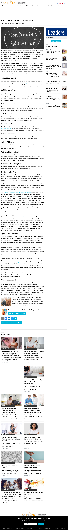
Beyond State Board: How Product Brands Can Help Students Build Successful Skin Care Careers (32, 410)
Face (47, 86)
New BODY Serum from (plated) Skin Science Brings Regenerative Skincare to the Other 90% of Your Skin (53, 98)
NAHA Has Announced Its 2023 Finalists (52, 59)
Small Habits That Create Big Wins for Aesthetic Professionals (33, 381)
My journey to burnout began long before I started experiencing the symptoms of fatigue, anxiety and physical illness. (33, 498)
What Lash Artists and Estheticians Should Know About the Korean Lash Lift (52, 75)
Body (47, 95)
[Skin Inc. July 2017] (4, 311)
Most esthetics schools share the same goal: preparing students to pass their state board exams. (33, 416)
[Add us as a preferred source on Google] (15, 318)
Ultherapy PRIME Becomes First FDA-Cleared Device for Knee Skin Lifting (53, 67)
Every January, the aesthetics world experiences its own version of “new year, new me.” (33, 387)
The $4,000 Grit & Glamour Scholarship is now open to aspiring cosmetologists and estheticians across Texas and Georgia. (10, 500)
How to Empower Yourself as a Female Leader (53, 52)
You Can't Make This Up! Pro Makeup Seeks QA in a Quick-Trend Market (11, 439)
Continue (41, 523)
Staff (12, 17)
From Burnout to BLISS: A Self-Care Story (33, 493)
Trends (47, 71)
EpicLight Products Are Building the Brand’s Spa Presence (52, 90)
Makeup (4, 434)
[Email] (2, 318)
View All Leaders (56, 41)
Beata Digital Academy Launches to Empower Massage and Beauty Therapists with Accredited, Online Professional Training (11, 410)
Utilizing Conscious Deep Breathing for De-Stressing (32, 438)
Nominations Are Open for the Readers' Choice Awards (53, 105)
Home (2, 17)
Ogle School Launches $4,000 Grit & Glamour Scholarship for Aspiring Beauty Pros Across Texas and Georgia (11, 494)
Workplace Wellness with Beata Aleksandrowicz (32, 466)
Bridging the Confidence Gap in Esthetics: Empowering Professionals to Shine (34, 353)
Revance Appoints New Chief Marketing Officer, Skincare (53, 82)
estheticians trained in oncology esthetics (12, 262)
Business (7, 17)
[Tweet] (12, 318)
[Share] (6, 318)
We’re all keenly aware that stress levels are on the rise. (33, 442)
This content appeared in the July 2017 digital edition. (24, 310)
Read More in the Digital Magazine (17, 313)
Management (48, 49)
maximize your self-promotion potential (25, 217)
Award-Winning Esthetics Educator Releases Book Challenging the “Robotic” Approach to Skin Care (10, 353)
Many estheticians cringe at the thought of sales (18, 192)
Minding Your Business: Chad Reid (11, 466)
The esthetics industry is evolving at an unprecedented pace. (33, 358)
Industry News (48, 79)
